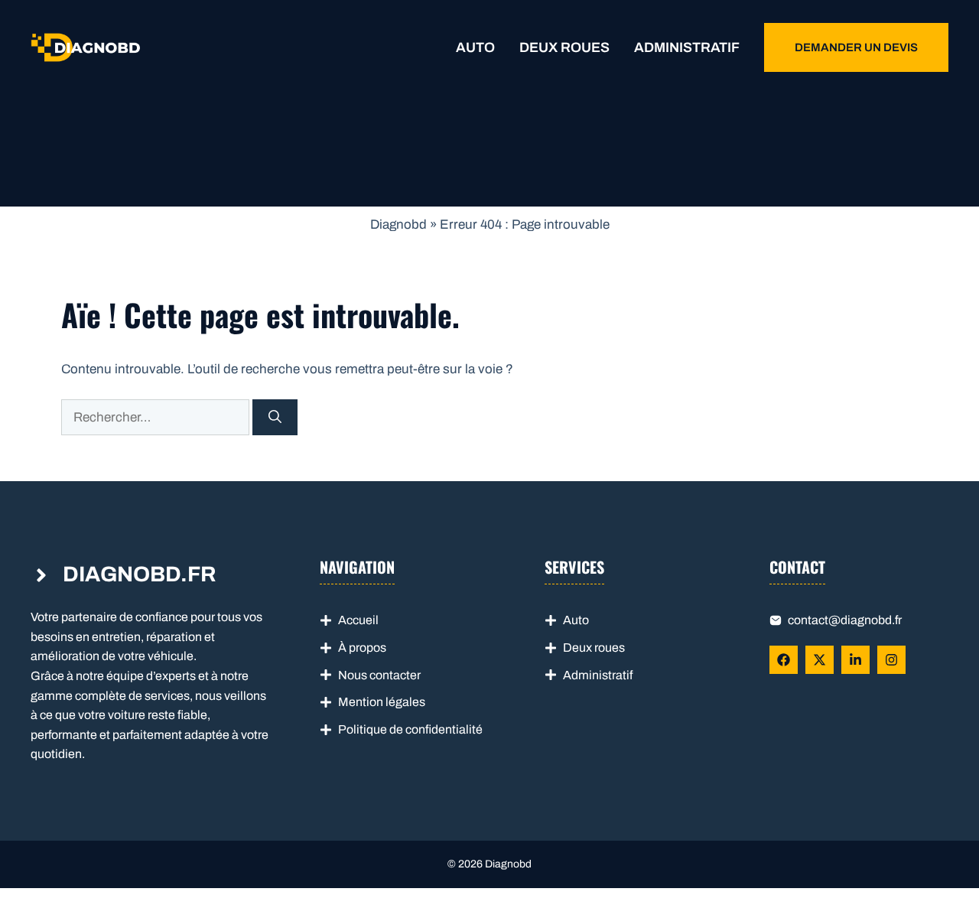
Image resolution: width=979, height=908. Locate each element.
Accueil (358, 619)
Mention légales (381, 701)
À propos (362, 647)
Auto (475, 47)
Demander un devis (856, 47)
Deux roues (564, 47)
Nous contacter (379, 675)
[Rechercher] (275, 417)
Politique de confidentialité (410, 729)
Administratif (687, 47)
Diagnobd (398, 224)
